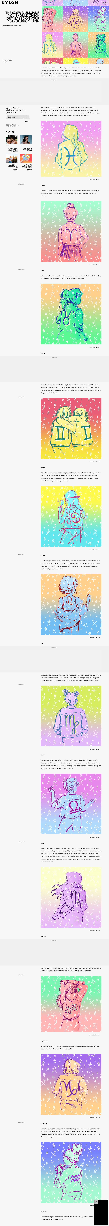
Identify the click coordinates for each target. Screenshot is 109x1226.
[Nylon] (10, 3)
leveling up (72, 1134)
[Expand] (95, 1201)
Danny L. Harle (45, 478)
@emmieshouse (61, 113)
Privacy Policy (13, 126)
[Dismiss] (106, 1201)
